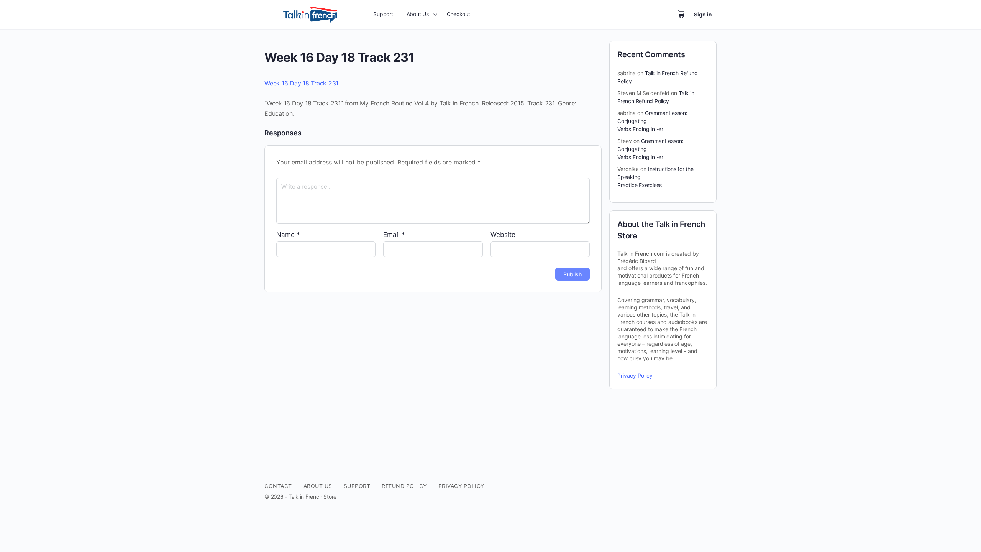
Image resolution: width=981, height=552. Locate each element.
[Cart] (681, 14)
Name (288, 234)
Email (394, 234)
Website (502, 234)
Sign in (703, 14)
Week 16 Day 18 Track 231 (301, 83)
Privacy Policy (635, 375)
